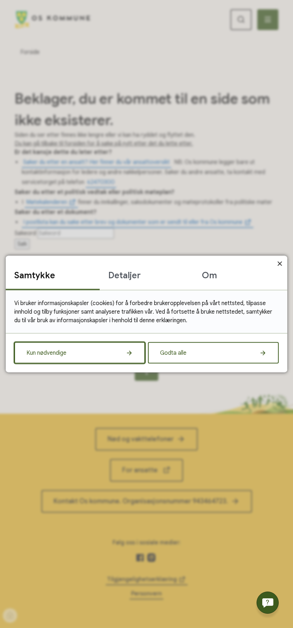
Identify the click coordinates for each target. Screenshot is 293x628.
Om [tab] (209, 275)
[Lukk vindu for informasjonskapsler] (279, 263)
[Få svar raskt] (268, 603)
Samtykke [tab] (34, 275)
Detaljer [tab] (124, 275)
